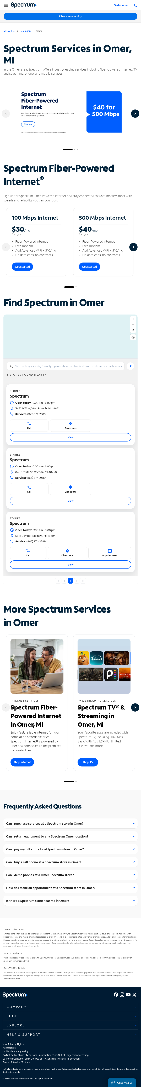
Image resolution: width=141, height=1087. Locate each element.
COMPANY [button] (17, 1007)
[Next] (135, 113)
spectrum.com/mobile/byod (16, 961)
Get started (22, 266)
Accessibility (9, 1047)
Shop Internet (22, 762)
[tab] (70, 1007)
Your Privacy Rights (13, 1044)
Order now (121, 5)
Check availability (70, 16)
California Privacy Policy (15, 1051)
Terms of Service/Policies (16, 1062)
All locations (9, 31)
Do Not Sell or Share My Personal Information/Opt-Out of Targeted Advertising (46, 1055)
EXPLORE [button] (16, 1025)
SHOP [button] (12, 1016)
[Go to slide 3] (77, 149)
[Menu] (6, 5)
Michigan (25, 31)
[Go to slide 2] (74, 149)
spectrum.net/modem (41, 943)
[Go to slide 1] (68, 149)
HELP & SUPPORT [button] (24, 1034)
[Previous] (6, 113)
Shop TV (88, 762)
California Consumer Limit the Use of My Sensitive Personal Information (41, 1058)
